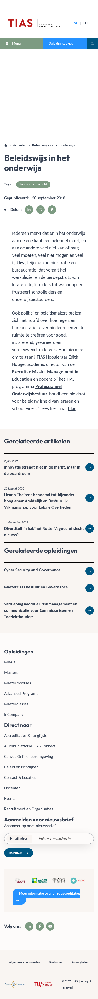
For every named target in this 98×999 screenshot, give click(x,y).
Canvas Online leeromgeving (28, 756)
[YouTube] (50, 926)
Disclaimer (56, 962)
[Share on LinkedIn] (29, 209)
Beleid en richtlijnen (21, 766)
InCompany (13, 714)
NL (76, 23)
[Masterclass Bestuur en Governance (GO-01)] (49, 588)
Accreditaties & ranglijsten (26, 735)
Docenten (12, 787)
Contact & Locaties (20, 777)
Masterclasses (16, 704)
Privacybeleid (80, 962)
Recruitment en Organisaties (28, 808)
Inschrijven (15, 853)
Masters (11, 672)
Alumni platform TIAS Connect (29, 745)
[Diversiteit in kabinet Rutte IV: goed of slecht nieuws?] (49, 528)
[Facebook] (40, 926)
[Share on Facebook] (52, 209)
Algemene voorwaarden (24, 962)
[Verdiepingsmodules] (49, 610)
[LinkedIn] (29, 926)
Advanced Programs (21, 693)
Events (9, 798)
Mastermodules (17, 683)
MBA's (9, 662)
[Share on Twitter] (40, 209)
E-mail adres (18, 838)
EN (85, 23)
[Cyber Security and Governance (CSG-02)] (49, 571)
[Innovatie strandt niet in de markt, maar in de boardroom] (49, 467)
